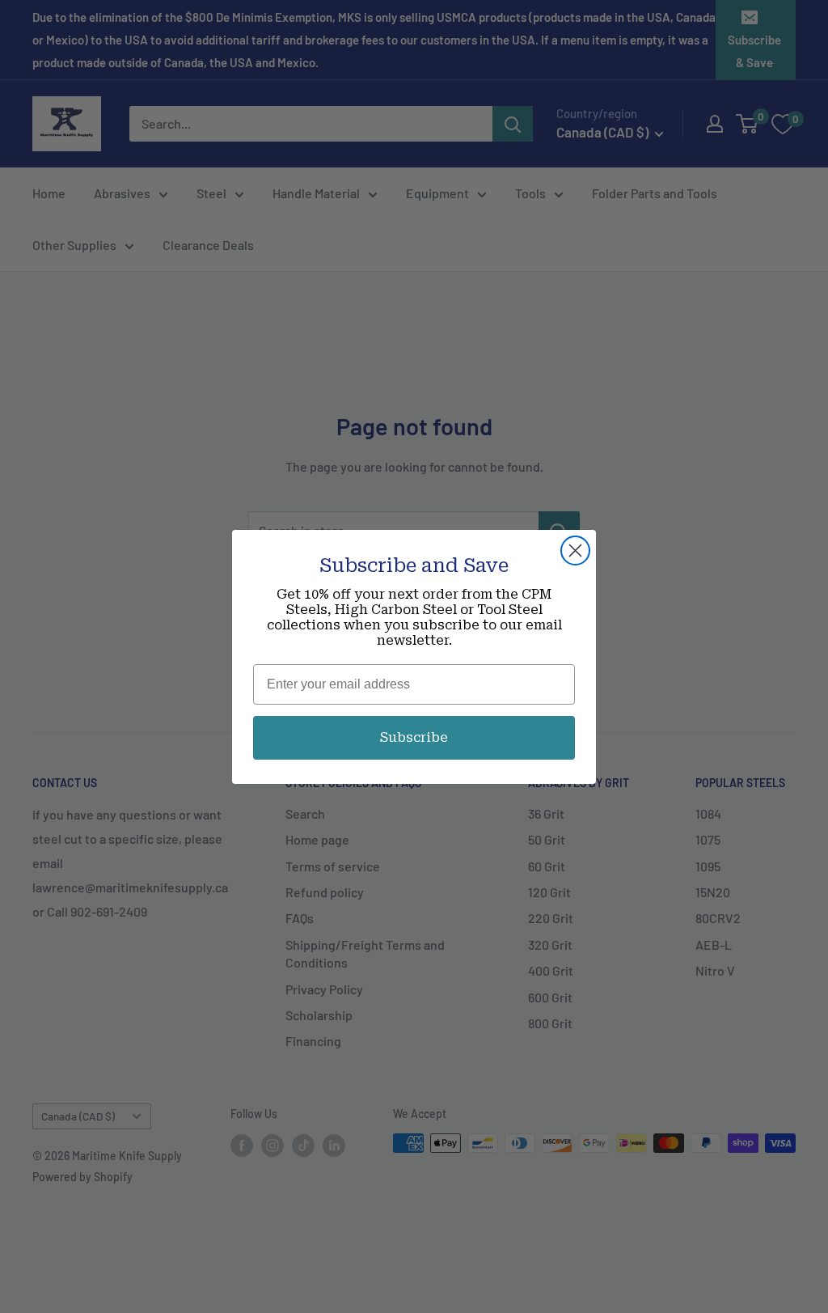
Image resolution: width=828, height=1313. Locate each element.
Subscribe (414, 737)
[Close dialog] (575, 550)
